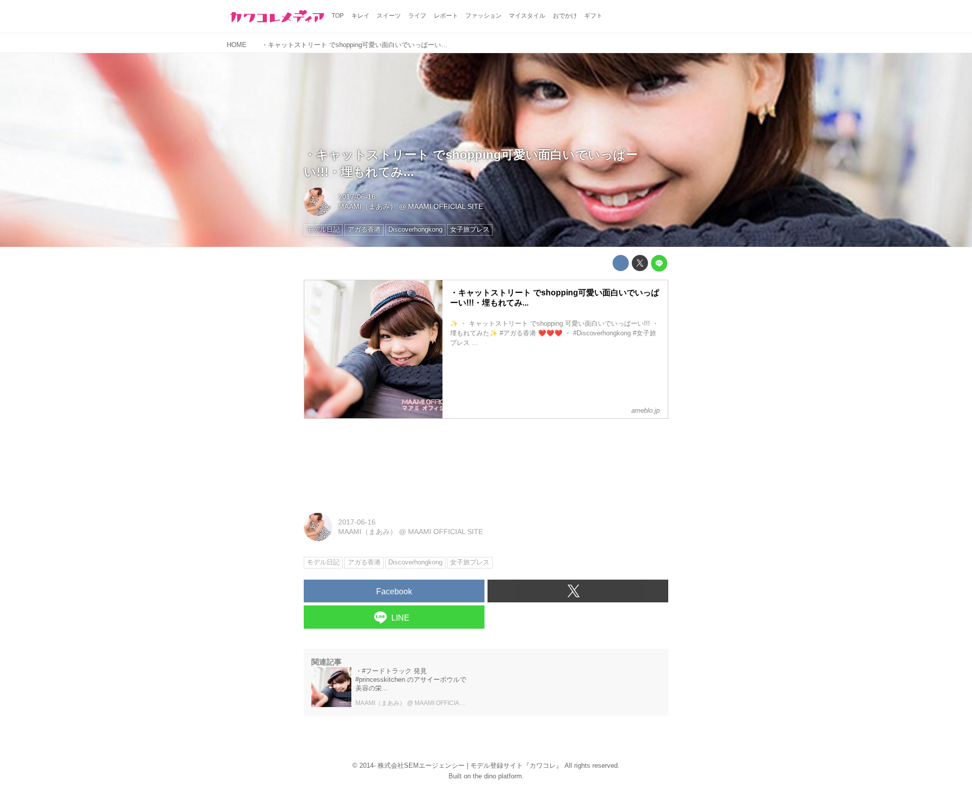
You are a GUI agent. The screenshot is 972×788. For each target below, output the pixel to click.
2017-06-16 (357, 197)
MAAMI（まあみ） (367, 206)
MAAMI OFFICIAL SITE (445, 206)
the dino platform (497, 776)
